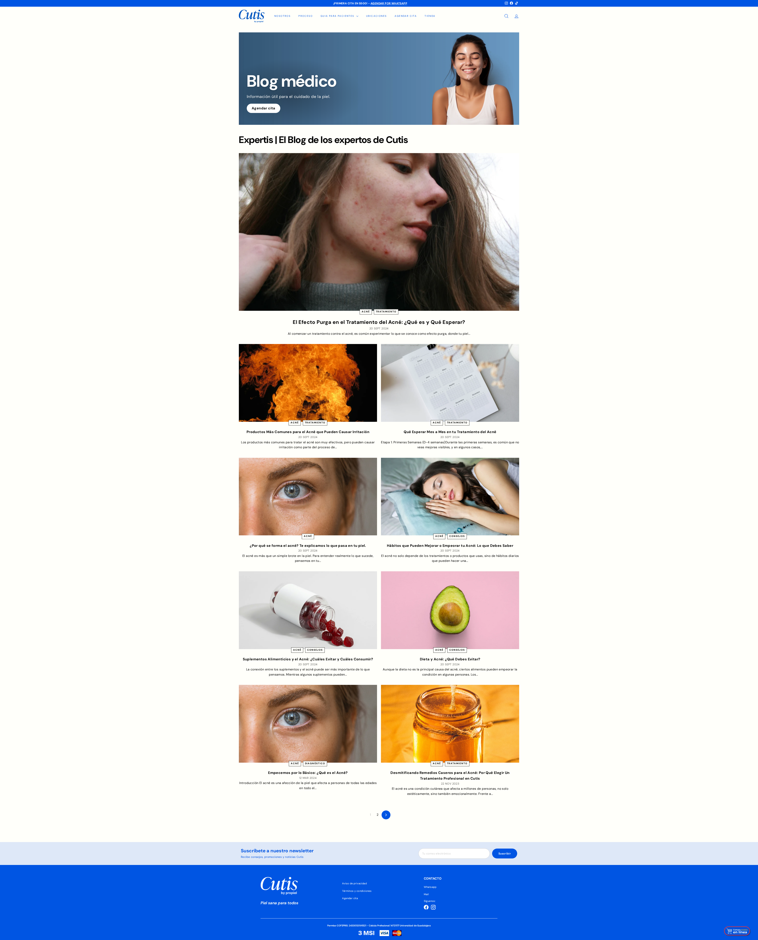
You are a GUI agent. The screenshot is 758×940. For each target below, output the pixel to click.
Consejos (457, 536)
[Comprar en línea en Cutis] (737, 930)
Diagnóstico (315, 763)
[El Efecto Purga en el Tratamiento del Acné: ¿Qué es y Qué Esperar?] (379, 232)
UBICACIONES (376, 16)
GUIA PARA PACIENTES (338, 16)
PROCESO (305, 16)
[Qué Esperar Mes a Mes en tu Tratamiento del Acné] (450, 383)
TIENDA (430, 16)
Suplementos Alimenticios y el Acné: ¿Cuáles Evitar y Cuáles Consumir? (308, 659)
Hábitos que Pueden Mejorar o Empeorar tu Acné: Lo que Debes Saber (450, 545)
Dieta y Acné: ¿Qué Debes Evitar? (450, 659)
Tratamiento (386, 311)
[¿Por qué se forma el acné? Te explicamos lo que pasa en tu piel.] (308, 497)
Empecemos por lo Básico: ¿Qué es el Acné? (308, 772)
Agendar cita (263, 108)
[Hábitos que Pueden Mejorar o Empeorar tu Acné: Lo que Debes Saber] (450, 497)
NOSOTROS (282, 16)
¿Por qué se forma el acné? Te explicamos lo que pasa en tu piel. (308, 545)
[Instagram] (433, 907)
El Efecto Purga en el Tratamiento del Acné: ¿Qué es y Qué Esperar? (379, 322)
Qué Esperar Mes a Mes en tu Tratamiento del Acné (450, 432)
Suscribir (504, 853)
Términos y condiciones (356, 891)
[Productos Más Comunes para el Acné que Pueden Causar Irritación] (308, 383)
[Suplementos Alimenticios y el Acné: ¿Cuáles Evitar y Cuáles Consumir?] (308, 610)
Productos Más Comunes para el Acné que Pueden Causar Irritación (308, 432)
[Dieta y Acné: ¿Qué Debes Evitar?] (450, 610)
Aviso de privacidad (354, 883)
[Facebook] (426, 907)
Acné (366, 311)
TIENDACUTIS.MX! (396, 3)
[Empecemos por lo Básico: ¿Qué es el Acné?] (308, 724)
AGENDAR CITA (406, 16)
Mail (426, 894)
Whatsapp (430, 887)
